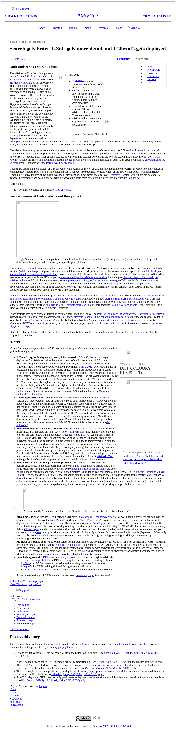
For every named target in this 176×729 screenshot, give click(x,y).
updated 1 (79, 80)
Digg (150, 82)
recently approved (68, 557)
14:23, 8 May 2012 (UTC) (83, 674)
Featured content (25, 617)
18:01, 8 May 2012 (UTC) (65, 680)
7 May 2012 (16, 599)
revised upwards (61, 189)
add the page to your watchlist (131, 643)
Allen (127, 652)
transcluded (54, 643)
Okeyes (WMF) (35, 680)
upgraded (102, 397)
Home (13, 689)
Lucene (139, 150)
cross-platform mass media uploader (124, 298)
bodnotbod (56, 674)
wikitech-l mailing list (29, 394)
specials (57, 27)
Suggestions (16, 704)
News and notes (25, 608)
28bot (26, 563)
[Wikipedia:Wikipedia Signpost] (20, 8)
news (42, 27)
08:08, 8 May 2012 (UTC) (118, 668)
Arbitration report (25, 620)
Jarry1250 (19, 59)
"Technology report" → (25, 584)
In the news (22, 611)
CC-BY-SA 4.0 (122, 726)
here (38, 532)
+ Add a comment (19, 629)
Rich (87, 668)
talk (66, 674)
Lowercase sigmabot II (35, 560)
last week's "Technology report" (98, 516)
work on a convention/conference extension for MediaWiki (133, 313)
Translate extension (75, 304)
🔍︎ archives (134, 27)
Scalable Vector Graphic (124, 304)
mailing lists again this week (39, 319)
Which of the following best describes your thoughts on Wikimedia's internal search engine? (143, 459)
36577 (138, 177)
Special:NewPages (94, 523)
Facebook (153, 69)
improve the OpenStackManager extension (83, 277)
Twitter (152, 73)
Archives (14, 695)
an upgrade (52, 304)
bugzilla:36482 (112, 652)
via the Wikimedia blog (71, 431)
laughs (118, 27)
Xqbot (26, 566)
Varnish (115, 174)
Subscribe (15, 701)
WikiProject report (26, 614)
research (103, 27)
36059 (84, 550)
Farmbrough (98, 668)
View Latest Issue (157, 16)
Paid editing (22, 604)
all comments (31, 599)
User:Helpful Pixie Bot (103, 661)
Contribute (123, 59)
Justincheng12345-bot (35, 569)
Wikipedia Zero (105, 456)
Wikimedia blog (28, 271)
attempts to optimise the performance (118, 319)
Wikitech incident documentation (87, 468)
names (134, 652)
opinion (73, 27)
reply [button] (26, 656)
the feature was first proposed (58, 162)
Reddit (151, 79)
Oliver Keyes (31, 529)
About (13, 692)
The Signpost (52, 726)
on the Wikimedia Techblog (31, 79)
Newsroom (16, 698)
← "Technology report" (28, 581)
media (88, 27)
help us (43, 686)
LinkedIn (153, 76)
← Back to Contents (21, 16)
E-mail (151, 66)
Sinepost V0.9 (101, 726)
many (77, 726)
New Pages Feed (59, 520)
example (15, 141)
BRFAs (47, 557)
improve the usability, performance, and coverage (92, 280)
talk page (85, 643)
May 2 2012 (85, 366)
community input (85, 575)
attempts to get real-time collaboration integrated (100, 316)
